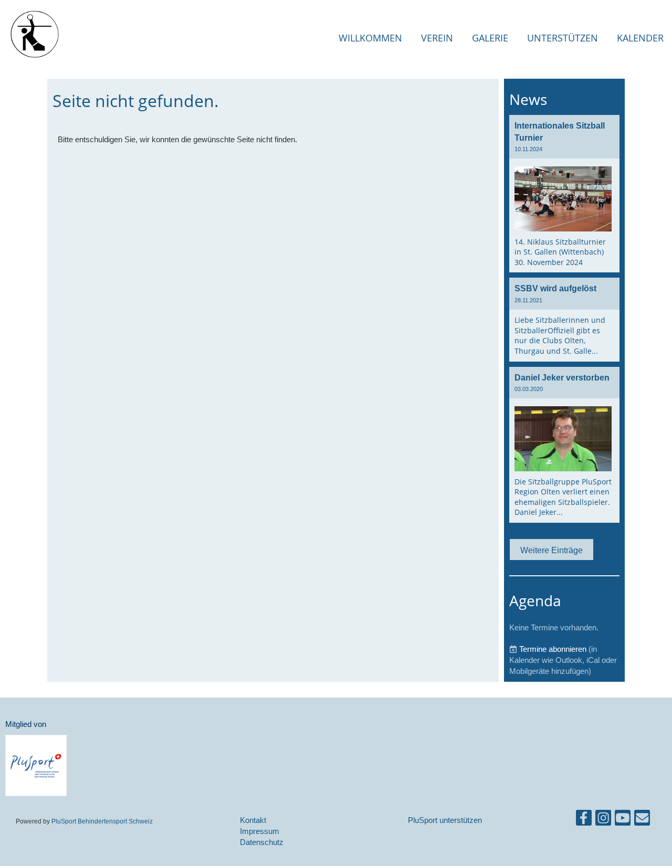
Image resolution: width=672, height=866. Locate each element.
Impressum (259, 831)
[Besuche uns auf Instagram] (603, 820)
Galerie (490, 37)
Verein (437, 37)
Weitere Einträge (551, 550)
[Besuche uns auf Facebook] (584, 820)
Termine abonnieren (552, 649)
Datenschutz (262, 842)
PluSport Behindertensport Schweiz (102, 821)
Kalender (640, 37)
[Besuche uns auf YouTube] (623, 820)
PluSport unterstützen (445, 820)
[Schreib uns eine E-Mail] (642, 820)
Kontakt (253, 820)
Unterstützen (562, 37)
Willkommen (370, 37)
